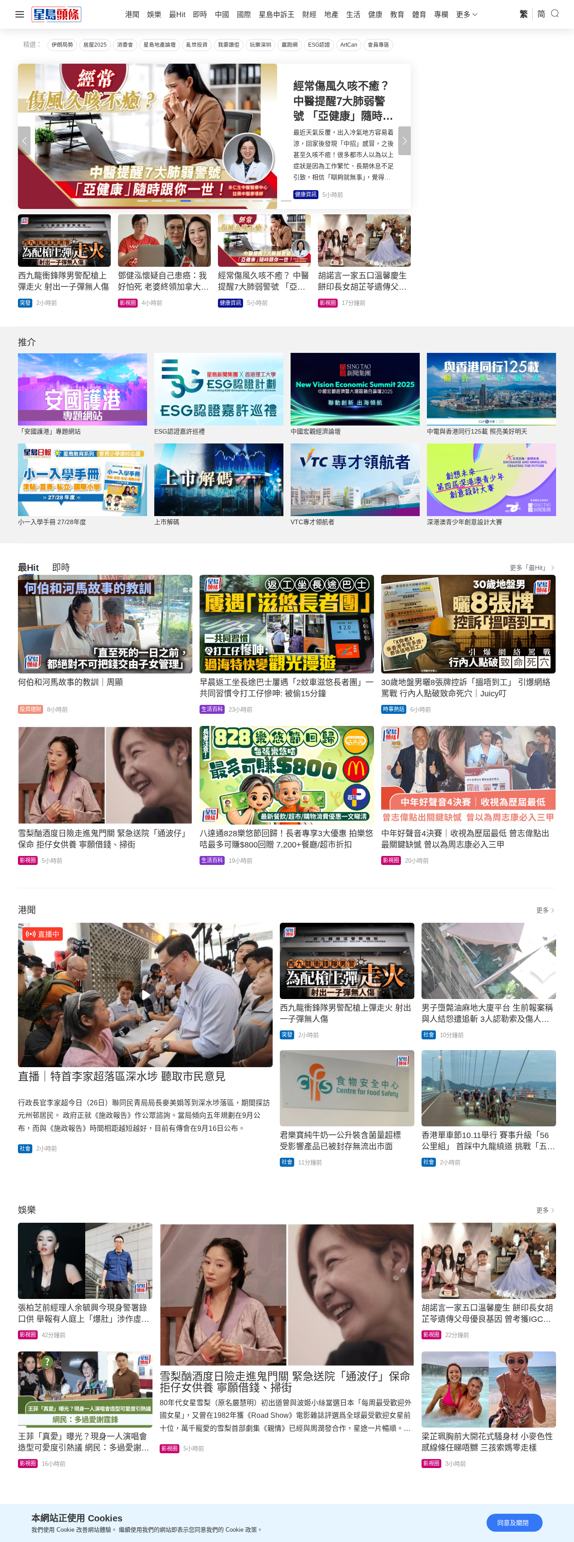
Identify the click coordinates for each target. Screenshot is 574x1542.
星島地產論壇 (160, 45)
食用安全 (330, 303)
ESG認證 (319, 45)
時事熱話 (130, 303)
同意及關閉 (513, 1522)
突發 (287, 1035)
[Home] (56, 13)
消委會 (125, 45)
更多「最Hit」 (529, 567)
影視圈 (28, 860)
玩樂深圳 (260, 45)
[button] (404, 140)
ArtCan (348, 45)
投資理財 (30, 709)
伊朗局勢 (62, 45)
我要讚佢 (228, 45)
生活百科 (30, 303)
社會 (25, 1148)
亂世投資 (197, 45)
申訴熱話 (230, 303)
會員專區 (378, 45)
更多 (542, 910)
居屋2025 (95, 45)
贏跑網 (290, 45)
